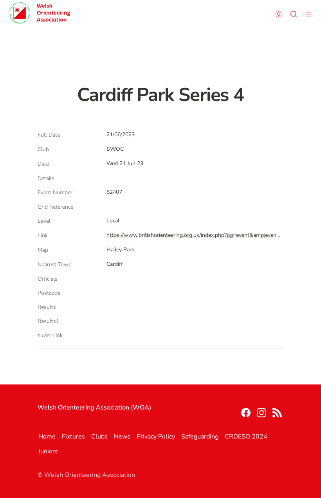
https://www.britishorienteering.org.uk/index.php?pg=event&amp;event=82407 (193, 235)
